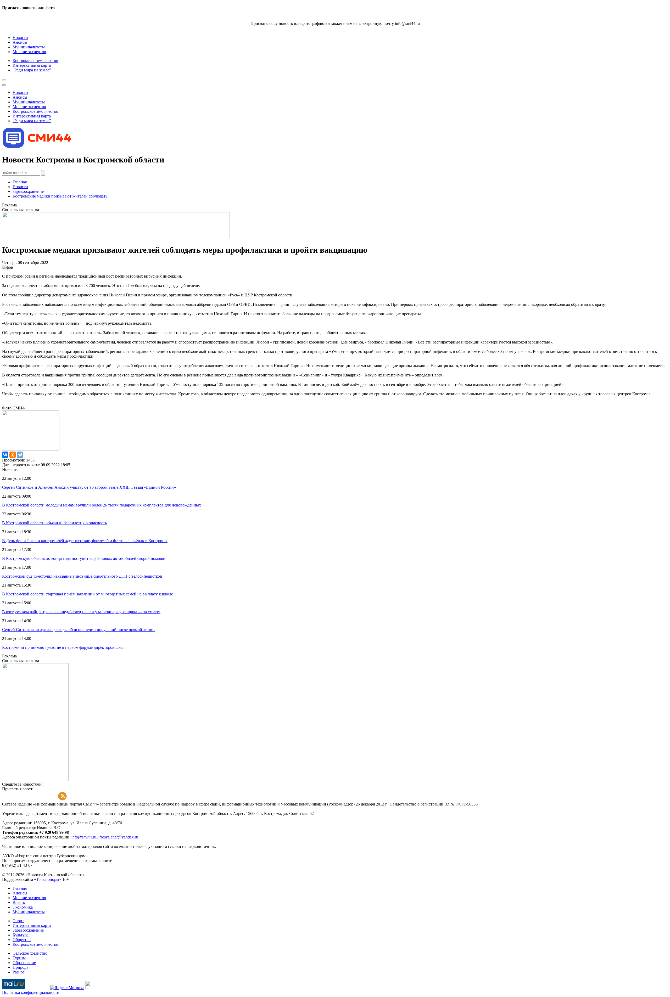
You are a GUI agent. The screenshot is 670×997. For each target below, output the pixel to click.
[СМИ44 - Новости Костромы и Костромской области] (37, 147)
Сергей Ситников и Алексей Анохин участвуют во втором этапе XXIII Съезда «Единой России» (89, 487)
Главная (20, 182)
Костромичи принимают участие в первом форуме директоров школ (63, 647)
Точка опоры (47, 879)
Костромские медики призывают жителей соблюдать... (61, 196)
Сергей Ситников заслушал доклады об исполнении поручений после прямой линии (78, 629)
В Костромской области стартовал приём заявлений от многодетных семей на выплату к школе (87, 594)
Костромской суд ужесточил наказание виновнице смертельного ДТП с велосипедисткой (82, 576)
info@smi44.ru (83, 837)
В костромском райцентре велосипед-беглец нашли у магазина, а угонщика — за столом (81, 612)
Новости (20, 186)
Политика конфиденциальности (30, 992)
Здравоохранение (28, 191)
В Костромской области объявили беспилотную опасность (54, 523)
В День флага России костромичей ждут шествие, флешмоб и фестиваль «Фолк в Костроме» (85, 540)
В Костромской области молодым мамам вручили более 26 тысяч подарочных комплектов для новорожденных (101, 505)
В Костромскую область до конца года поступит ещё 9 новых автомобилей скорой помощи (83, 558)
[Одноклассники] (12, 455)
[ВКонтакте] (5, 455)
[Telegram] (20, 455)
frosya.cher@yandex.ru (118, 837)
